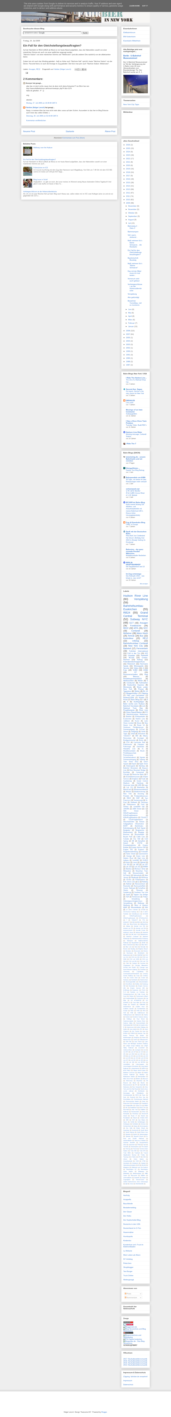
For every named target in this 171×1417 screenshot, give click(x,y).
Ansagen (32, 69)
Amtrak (131, 636)
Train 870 (142, 1151)
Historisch (131, 664)
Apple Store (143, 764)
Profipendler (129, 1105)
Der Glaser (127, 1212)
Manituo (142, 1074)
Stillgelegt (134, 732)
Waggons (126, 1167)
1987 (128, 365)
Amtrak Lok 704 (141, 928)
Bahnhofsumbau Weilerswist (137, 714)
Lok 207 (145, 864)
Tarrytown (144, 802)
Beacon (136, 676)
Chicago (126, 774)
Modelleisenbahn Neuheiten (136, 555)
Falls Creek (141, 994)
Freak (143, 779)
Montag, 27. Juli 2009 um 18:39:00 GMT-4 (41, 103)
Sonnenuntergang (129, 759)
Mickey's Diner (140, 869)
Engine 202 (128, 849)
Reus (143, 1111)
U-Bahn (133, 1157)
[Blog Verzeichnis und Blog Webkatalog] (135, 1331)
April (130, 316)
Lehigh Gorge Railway (133, 1045)
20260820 (129, 461)
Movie (139, 723)
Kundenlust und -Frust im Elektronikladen (133, 1246)
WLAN (144, 1165)
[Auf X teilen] (80, 69)
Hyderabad (126, 1025)
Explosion (135, 990)
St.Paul (142, 729)
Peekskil (132, 1097)
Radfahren (133, 1107)
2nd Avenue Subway (129, 911)
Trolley (143, 1155)
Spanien (128, 1134)
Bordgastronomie (129, 740)
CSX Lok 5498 (134, 959)
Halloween (138, 1015)
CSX (128, 742)
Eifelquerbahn (140, 716)
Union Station (139, 1159)
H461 (138, 1010)
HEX (144, 1010)
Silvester (139, 890)
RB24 (126, 612)
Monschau (129, 1080)
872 (146, 712)
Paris (143, 1095)
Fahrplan (141, 744)
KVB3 (135, 670)
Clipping (144, 693)
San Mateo (141, 1120)
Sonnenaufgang (129, 729)
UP (139, 1157)
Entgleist (135, 779)
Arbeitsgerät (130, 766)
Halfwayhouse (127, 1015)
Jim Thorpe (135, 1031)
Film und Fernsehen (135, 695)
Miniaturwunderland (141, 789)
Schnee (143, 1124)
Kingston (136, 1037)
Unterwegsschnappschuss (132, 901)
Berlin (143, 942)
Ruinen (143, 1116)
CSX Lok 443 (135, 957)
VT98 (143, 1161)
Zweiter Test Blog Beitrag (135, 470)
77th (143, 920)
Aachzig (126, 1195)
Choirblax (143, 969)
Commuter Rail (139, 742)
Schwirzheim (127, 1126)
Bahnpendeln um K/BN (135, 477)
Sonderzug (127, 892)
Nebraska (126, 1087)
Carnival (142, 963)
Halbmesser (141, 1013)
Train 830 (133, 1151)
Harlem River (128, 858)
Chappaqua (126, 965)
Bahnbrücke (144, 934)
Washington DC (131, 1169)
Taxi (144, 1144)
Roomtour (135, 1113)
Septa (135, 1126)
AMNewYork (144, 924)
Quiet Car (139, 1105)
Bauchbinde (128, 1204)
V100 (137, 1161)
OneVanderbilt (127, 1095)
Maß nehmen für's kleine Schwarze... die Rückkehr (135, 244)
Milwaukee (127, 871)
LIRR (139, 785)
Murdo (143, 1083)
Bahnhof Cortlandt (132, 936)
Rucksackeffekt (139, 886)
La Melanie (127, 1251)
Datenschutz (144, 980)
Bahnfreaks (139, 826)
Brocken (126, 834)
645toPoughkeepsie (129, 918)
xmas (131, 1183)
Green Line (140, 856)
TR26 (139, 1144)
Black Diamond (128, 944)
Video (136, 668)
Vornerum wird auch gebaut (133, 280)
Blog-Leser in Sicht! (40, 179)
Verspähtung (127, 903)
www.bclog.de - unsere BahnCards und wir (135, 458)
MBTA (144, 1068)
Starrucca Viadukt (140, 1140)
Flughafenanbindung (130, 852)
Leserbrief (141, 1047)
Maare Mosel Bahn (139, 1070)
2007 (128, 334)
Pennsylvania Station (132, 1101)
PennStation (127, 1099)
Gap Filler (136, 1002)
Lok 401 (140, 1060)
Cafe (127, 963)
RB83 (146, 1105)
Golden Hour (140, 1006)
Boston (125, 949)
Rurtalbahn (126, 1118)
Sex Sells (129, 1128)
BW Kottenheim (129, 37)
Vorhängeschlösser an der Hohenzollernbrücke (40, 192)
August (131, 220)
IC (143, 749)
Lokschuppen (140, 1064)
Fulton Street (130, 854)
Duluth (125, 843)
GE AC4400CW (136, 1000)
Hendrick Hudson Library (140, 1017)
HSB (131, 1013)
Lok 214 (130, 1056)
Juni (130, 309)
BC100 (131, 658)
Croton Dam (134, 977)
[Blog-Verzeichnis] (128, 1325)
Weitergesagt (128, 1280)
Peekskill (144, 655)
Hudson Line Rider (134, 432)
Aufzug (140, 660)
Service (126, 668)
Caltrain (134, 963)
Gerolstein (140, 747)
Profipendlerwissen (141, 796)
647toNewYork (143, 918)
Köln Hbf (128, 1041)
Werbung (126, 905)
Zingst (144, 1177)
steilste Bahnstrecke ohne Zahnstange (135, 1181)
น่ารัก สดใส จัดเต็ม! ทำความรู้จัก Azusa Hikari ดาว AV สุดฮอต (135, 493)
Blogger (104, 1412)
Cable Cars (140, 837)
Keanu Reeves (128, 1035)
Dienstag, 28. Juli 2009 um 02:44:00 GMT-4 (42, 116)
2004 (128, 341)
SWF (138, 798)
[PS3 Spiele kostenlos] (132, 1339)
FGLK (143, 990)
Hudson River (141, 1021)
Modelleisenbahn (129, 751)
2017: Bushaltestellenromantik (135, 1359)
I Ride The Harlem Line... (136, 378)
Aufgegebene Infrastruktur (133, 824)
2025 (128, 148)
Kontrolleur (128, 638)
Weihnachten (128, 681)
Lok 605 (131, 1062)
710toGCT (134, 920)
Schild (132, 1122)
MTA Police (126, 1070)
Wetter (137, 691)
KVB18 (133, 1033)
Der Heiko (127, 1216)
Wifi (146, 907)
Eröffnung (126, 990)
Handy (146, 1015)
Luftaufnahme (135, 1068)
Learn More (134, 6)
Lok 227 (125, 1060)
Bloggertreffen (132, 693)
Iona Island (133, 1029)
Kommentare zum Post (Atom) (73, 138)
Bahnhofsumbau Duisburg (140, 938)
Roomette (126, 886)
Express (141, 849)
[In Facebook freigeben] (83, 69)
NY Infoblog (128, 1259)
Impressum (130, 1027)
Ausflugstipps (139, 702)
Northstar (144, 877)
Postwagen (135, 1103)
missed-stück (140, 1179)
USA (144, 1157)
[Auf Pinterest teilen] (85, 69)
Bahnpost (130, 940)
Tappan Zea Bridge (140, 895)
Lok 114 (140, 1052)
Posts (128, 1294)
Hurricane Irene (128, 785)
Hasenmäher (128, 1232)
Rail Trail (134, 1109)
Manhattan (141, 787)
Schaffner (141, 888)
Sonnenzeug (138, 800)
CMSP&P (140, 955)
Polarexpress (140, 880)
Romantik (126, 1113)
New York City (135, 646)
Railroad (125, 1111)
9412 (144, 922)
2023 (128, 155)
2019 (128, 169)
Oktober (131, 213)
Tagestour (127, 691)
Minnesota (127, 687)
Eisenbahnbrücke (129, 845)
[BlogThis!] (78, 69)
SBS (127, 1120)
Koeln (135, 1039)
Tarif (127, 897)
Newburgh (134, 877)
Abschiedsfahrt (128, 822)
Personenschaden (130, 674)
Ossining (141, 794)
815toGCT (126, 922)
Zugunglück (126, 1179)
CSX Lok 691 (132, 961)
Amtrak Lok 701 (128, 928)
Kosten (141, 698)
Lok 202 (140, 1054)
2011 (128, 196)
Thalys (145, 897)
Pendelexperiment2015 (132, 679)
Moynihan (139, 1080)
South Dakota (130, 1132)
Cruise (143, 977)
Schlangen (126, 1124)
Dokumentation (143, 982)
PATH (137, 1095)
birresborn (141, 734)
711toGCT (144, 817)
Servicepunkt (144, 1126)
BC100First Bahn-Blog (135, 502)
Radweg (145, 882)
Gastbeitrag (127, 781)
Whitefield (126, 1173)
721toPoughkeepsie (135, 819)
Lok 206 (136, 864)
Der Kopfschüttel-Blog (132, 1220)
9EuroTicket (133, 924)
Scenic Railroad (129, 888)
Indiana (126, 860)
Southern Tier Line (141, 892)
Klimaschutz (127, 1039)
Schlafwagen (141, 1122)
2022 (128, 159)
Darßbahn (134, 980)
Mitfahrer (127, 633)
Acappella (127, 1199)
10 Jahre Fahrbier (132, 909)
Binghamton (140, 830)
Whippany (141, 1171)
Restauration (135, 1111)
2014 (128, 186)
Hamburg (140, 783)
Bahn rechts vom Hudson (134, 704)
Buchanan (130, 953)
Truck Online (128, 1275)
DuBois (137, 984)
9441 (124, 924)
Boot (136, 947)
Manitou (129, 869)
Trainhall (137, 1153)
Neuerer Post (29, 131)
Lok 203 (126, 864)
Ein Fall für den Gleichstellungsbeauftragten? (39, 159)
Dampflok (141, 841)
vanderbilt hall (138, 807)
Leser (135, 862)
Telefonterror (131, 804)
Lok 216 (138, 1056)
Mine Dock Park (128, 1078)
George (129, 856)
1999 (128, 351)
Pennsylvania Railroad (141, 1099)
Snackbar (126, 1130)
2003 (128, 344)
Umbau (125, 807)
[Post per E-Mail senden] (26, 73)
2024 (128, 152)
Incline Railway (141, 1027)
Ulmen (125, 1159)
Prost (125, 700)
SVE (133, 1120)
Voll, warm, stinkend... (133, 236)
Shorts (125, 890)
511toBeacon (136, 914)
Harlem (127, 1017)
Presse (141, 689)
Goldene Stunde (128, 1008)
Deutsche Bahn (138, 774)
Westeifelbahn (136, 907)
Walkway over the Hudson (42, 148)
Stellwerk (133, 802)
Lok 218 (128, 867)
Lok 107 (133, 1052)
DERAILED (130, 400)
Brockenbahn (139, 834)
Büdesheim (126, 955)
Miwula (128, 792)
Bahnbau (142, 766)
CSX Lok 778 (144, 961)
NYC (145, 628)
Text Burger (127, 1271)
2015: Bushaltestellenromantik (135, 1363)
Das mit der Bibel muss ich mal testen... (134, 273)
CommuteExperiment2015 (131, 973)
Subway (142, 759)
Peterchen (126, 1103)
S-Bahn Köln (144, 1118)
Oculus (128, 880)
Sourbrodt (135, 1130)
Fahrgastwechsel (128, 994)
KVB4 (145, 670)
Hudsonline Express (135, 685)
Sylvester (132, 1144)
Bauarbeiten (135, 942)
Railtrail (128, 884)
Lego (146, 785)
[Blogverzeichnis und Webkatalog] (135, 1337)
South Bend (144, 1130)
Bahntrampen (133, 232)
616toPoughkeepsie (130, 817)
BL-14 (145, 691)
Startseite (70, 131)
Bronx (141, 740)
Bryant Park (127, 837)
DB (133, 841)
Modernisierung (139, 792)
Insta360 (136, 860)
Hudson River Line (135, 595)
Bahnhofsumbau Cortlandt (135, 643)
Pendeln (126, 796)
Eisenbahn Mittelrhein (131, 41)
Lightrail (142, 862)
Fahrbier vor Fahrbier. (137, 992)
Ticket (135, 1149)
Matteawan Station (129, 1076)
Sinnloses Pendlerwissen (133, 727)
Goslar (125, 1010)
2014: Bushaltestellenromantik (135, 1365)
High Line (141, 858)
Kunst (137, 721)
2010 (128, 200)
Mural (134, 1083)
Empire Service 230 (138, 847)
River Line (143, 710)
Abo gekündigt (133, 297)
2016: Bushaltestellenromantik (135, 1361)
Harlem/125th (128, 698)
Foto (125, 670)
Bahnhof (127, 648)
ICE (146, 653)
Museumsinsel (127, 1085)
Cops (138, 975)
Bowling (133, 949)
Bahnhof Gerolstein (131, 706)
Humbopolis (128, 1236)
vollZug (135, 641)
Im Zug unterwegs (133, 574)
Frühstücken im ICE (40, 168)
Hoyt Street (141, 1019)
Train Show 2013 (130, 762)
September (132, 216)
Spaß (128, 895)
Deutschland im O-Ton (132, 1228)
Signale (142, 757)
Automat (145, 932)
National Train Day (133, 708)
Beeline (128, 716)
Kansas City (141, 1033)
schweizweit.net (133, 489)
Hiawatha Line (129, 749)
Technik (125, 1146)
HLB (124, 1013)
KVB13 (145, 860)
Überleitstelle (139, 1183)
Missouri (145, 1078)
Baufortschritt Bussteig (133, 259)
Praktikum (145, 1103)
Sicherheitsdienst (129, 757)
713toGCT (127, 736)
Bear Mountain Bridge (137, 770)
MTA (136, 628)
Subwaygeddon (131, 414)
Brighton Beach (143, 949)
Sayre (125, 1122)
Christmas (126, 971)
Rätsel (135, 1118)
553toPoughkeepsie (130, 813)
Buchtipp (126, 772)
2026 (128, 145)
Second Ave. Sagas (134, 389)
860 (133, 922)
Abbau (128, 926)
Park (124, 1097)
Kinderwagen (127, 1037)
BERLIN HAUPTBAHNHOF (133, 564)
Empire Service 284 (137, 988)
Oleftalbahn (140, 1093)
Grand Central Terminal (135, 614)
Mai (130, 313)
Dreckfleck (129, 984)
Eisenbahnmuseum (133, 777)
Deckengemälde (131, 982)
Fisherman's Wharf (142, 996)
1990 (128, 358)
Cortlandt (135, 631)
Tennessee (136, 897)
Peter (143, 1101)
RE (126, 1107)
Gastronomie (143, 854)
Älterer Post (110, 131)
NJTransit (126, 875)
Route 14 (140, 725)
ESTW (139, 843)
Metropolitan (141, 1076)
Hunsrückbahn (140, 1023)
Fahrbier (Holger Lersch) (62, 69)
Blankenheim (128, 832)
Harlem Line (140, 719)
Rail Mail (126, 1109)
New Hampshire (137, 1087)
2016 (128, 179)
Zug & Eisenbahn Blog (135, 522)
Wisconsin (134, 1175)
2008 (128, 331)
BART (125, 826)
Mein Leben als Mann (131, 1255)
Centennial (140, 772)
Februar (131, 323)
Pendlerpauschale (129, 753)
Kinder (142, 1035)
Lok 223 (143, 1058)
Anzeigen (140, 738)
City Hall (136, 839)
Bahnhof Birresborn (130, 768)
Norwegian (126, 1093)
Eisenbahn (132, 986)
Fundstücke (135, 625)
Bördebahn (141, 953)
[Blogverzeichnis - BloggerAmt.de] (130, 1327)
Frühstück (140, 998)
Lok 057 (125, 1052)
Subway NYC (139, 619)
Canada (126, 839)
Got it (145, 6)
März (130, 320)
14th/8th (126, 809)
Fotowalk (144, 852)
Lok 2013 (131, 1054)
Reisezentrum (140, 884)
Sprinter (128, 1136)
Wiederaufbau (137, 1173)
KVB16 (125, 1033)
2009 (128, 203)
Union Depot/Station (134, 712)
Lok (143, 706)
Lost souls (129, 402)
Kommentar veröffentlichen (36, 120)
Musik (142, 751)
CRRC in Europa (132, 524)
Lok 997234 (141, 1062)
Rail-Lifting (135, 700)
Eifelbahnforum (129, 32)
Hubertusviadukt (128, 1021)
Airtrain (141, 822)
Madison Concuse (129, 1072)
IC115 (134, 1025)
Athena (138, 932)
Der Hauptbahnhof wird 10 (135, 567)
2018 (128, 172)
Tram (142, 804)
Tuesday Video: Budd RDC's (136, 425)
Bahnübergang (128, 828)
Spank (135, 1134)
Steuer (125, 732)
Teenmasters (135, 1146)
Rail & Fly (142, 1107)
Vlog (146, 674)
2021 (128, 162)
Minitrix (138, 1078)
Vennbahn (126, 1163)
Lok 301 (133, 1060)
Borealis (143, 947)
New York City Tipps (131, 104)
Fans (124, 996)
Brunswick (137, 951)
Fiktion (131, 996)
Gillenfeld (142, 1004)
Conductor (131, 683)
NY (136, 1085)
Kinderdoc (127, 1241)
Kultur (128, 862)
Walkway (141, 903)
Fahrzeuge (127, 747)
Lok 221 (135, 1058)
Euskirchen (127, 719)
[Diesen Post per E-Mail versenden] (76, 69)
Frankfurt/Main (129, 998)
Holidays (129, 1019)
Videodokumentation (129, 1165)
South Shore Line (142, 1132)
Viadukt (143, 1163)
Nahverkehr (137, 875)
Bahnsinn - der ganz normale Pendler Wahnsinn (134, 551)
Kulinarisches (144, 1039)
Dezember (132, 206)
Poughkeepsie (129, 710)
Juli (129, 223)
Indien (125, 1029)
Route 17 (134, 1116)
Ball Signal (141, 828)
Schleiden (135, 1124)
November (132, 209)
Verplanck (135, 1163)
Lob (144, 1050)
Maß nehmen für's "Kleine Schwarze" (135, 265)
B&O (127, 934)
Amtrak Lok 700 (139, 926)
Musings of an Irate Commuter (134, 411)
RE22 (38, 69)
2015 (128, 182)
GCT (131, 623)
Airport (133, 764)
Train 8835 (127, 1153)
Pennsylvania (128, 755)
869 (136, 736)
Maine (139, 1072)
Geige (125, 1004)
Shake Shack (140, 1128)
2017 (128, 176)
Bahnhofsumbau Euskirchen (133, 607)
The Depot (144, 1146)
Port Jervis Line (129, 882)
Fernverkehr (142, 648)
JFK (140, 1029)
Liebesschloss (127, 1050)
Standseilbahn (127, 1140)
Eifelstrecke (127, 744)
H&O (131, 1010)
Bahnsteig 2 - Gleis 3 (133, 227)
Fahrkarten (143, 683)
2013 (128, 189)
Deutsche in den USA (131, 1224)
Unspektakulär (127, 1161)
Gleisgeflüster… (133, 468)
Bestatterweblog (129, 1208)
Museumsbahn (138, 873)
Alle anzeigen (144, 583)
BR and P (134, 934)
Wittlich (143, 1175)
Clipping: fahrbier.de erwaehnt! (135, 1377)
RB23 (129, 798)
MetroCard (127, 789)
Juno (143, 1031)
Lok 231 (137, 867)
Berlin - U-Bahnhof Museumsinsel (132, 57)
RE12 (145, 638)
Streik (143, 732)
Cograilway (140, 971)
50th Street (130, 811)
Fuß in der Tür (133, 653)
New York (127, 794)
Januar (131, 326)
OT (135, 672)
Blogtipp (141, 832)
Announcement (127, 930)
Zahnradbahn (127, 1177)
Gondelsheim (141, 1008)
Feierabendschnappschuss (134, 662)
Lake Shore (138, 1041)
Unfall (133, 734)
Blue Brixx (145, 944)
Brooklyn (128, 951)
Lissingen (138, 1050)
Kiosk (144, 1037)
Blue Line (128, 947)
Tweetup (125, 1157)
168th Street (136, 809)
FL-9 (124, 992)
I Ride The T (131, 444)
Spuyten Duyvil (138, 1136)
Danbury (126, 980)
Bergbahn (126, 830)
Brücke (145, 951)
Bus (141, 636)
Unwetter (131, 655)
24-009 (143, 909)
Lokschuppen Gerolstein (130, 1066)
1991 (128, 355)
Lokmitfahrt (126, 1064)
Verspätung (132, 294)
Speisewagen (144, 1134)
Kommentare (131, 1298)
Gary (143, 1002)
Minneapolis (138, 666)
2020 (128, 165)
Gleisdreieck (127, 1006)
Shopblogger (128, 1267)
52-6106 (145, 914)
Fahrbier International (138, 651)
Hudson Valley (128, 1023)
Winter (140, 681)
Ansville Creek (140, 930)
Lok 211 (129, 787)
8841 (138, 922)
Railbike (143, 1109)
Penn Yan (142, 1097)
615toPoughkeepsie (130, 815)
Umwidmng (136, 899)
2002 (128, 348)
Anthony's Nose (128, 932)
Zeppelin (136, 1177)
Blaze (137, 944)
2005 (128, 338)
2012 (128, 193)
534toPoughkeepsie (136, 916)
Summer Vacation (129, 1142)
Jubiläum (126, 721)
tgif (126, 1183)
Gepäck (133, 1004)
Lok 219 (145, 1056)
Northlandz (141, 1091)
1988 (128, 361)
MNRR (145, 867)
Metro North (142, 633)
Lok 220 (128, 1058)
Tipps (125, 734)
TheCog (127, 1149)
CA (133, 955)
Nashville (142, 1085)
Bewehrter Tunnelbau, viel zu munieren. (135, 303)
